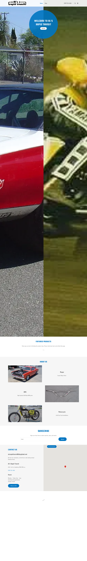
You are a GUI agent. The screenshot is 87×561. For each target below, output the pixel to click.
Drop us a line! (14, 485)
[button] (77, 3)
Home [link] (41, 3)
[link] (17, 3)
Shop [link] (46, 3)
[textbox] (38, 439)
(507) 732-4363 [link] (67, 3)
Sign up (62, 439)
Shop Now (43, 28)
